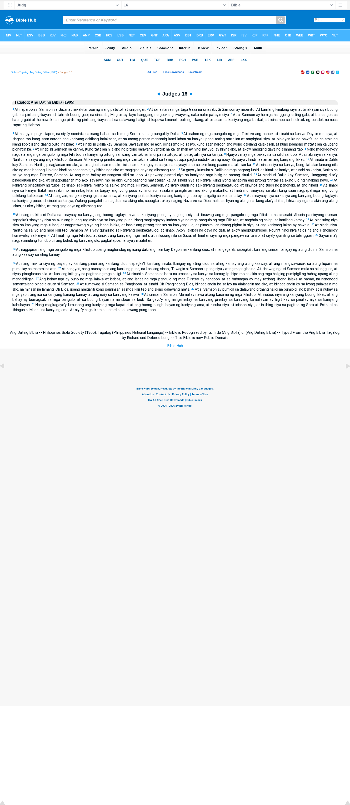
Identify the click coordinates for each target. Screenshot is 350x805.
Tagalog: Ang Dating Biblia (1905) (38, 72)
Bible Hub (175, 346)
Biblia (13, 72)
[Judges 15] (6, 377)
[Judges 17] (344, 377)
